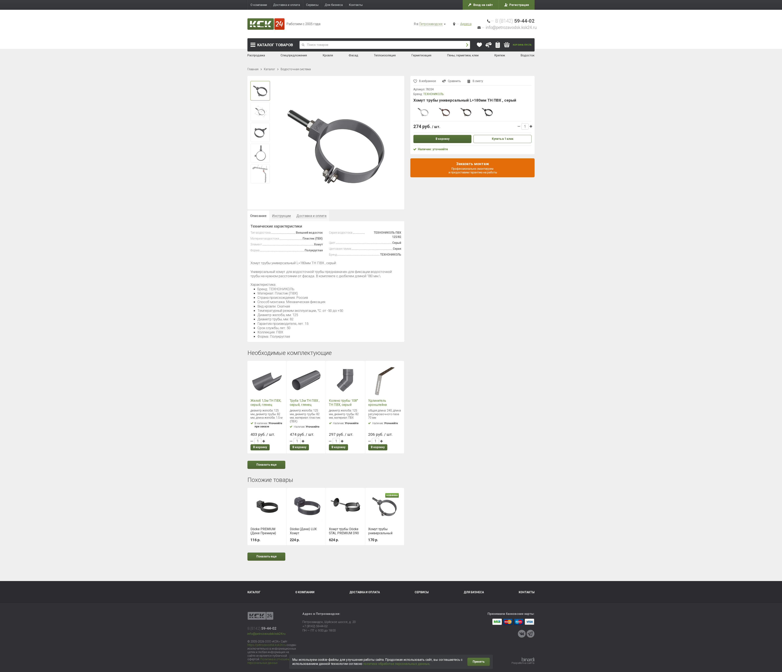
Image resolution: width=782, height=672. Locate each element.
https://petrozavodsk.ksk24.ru (266, 645)
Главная (252, 69)
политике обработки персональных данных (396, 664)
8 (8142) (515, 21)
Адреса (465, 24)
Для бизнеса (474, 592)
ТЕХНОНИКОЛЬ (433, 94)
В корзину (260, 447)
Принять (478, 661)
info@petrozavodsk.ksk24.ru (511, 27)
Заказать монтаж (472, 167)
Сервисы (422, 592)
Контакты (527, 592)
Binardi (528, 659)
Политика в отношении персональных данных (269, 661)
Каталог (275, 45)
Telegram (530, 634)
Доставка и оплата (364, 592)
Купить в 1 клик (502, 138)
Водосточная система (296, 69)
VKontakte (522, 634)
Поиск (467, 45)
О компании (304, 592)
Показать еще (266, 464)
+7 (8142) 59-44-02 (314, 626)
